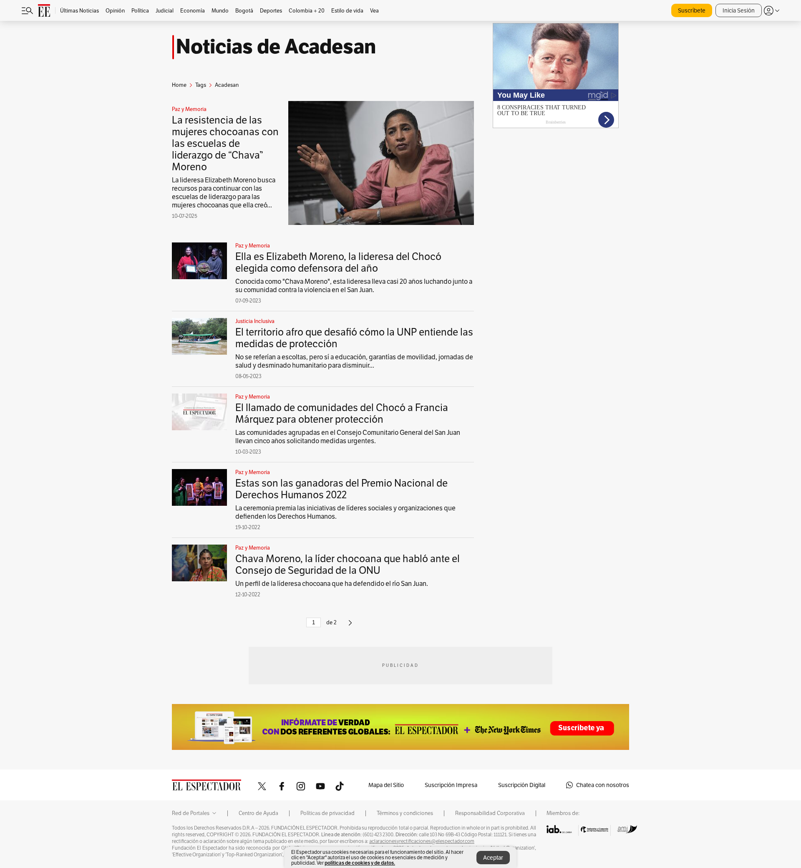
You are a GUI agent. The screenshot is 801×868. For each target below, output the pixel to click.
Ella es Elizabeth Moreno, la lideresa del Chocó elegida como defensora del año (338, 262)
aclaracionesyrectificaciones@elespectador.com (421, 841)
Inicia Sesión (739, 10)
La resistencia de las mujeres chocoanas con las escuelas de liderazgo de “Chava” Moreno (225, 143)
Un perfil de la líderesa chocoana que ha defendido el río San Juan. (331, 583)
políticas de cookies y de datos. (360, 863)
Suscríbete (691, 10)
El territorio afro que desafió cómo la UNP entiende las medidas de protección (354, 338)
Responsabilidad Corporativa (490, 813)
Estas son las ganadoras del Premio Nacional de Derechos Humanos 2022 (341, 489)
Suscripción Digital (521, 785)
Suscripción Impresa (451, 785)
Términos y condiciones (405, 813)
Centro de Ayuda (258, 813)
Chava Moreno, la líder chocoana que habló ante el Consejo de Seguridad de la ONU (347, 564)
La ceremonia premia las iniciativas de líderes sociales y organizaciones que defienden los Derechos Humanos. (345, 512)
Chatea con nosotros (602, 785)
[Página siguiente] (350, 626)
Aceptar (493, 857)
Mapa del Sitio (386, 785)
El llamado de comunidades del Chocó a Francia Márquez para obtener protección (341, 413)
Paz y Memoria (189, 109)
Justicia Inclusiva (255, 321)
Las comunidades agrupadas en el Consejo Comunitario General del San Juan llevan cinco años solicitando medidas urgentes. (347, 436)
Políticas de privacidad (327, 813)
